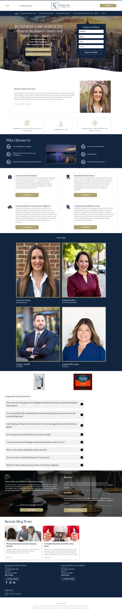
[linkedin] (14, 583)
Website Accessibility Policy (82, 605)
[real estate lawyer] (23, 533)
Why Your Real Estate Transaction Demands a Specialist (21, 545)
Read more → (10, 557)
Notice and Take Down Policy (69, 605)
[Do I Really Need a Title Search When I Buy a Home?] (61, 533)
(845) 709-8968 (9, 575)
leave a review (15, 490)
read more (110, 485)
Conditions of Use (59, 605)
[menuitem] (16, 13)
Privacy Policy (37, 605)
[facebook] (6, 583)
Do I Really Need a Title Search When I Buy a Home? (59, 545)
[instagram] (10, 583)
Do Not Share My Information (47, 605)
